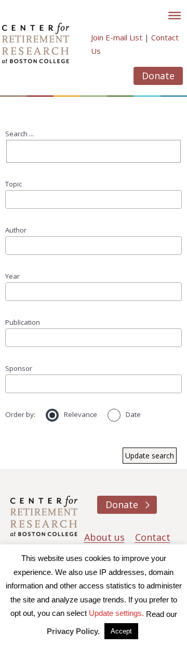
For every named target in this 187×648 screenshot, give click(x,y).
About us (104, 537)
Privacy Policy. (73, 631)
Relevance (80, 414)
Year (12, 276)
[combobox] (93, 199)
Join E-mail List (116, 37)
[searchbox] (12, 199)
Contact (152, 537)
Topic (13, 184)
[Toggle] (174, 15)
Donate (158, 75)
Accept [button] (121, 631)
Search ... (19, 133)
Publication (22, 322)
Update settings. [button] (116, 613)
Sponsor (18, 368)
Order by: (20, 414)
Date (133, 414)
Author (15, 230)
